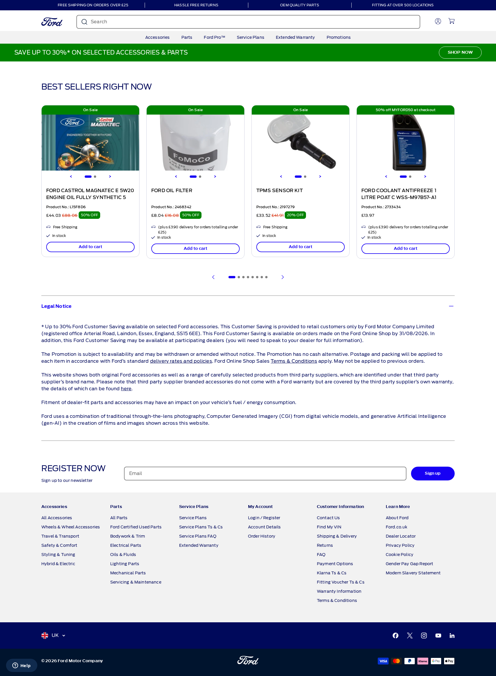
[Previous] (70, 176)
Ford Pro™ (214, 37)
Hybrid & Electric (58, 563)
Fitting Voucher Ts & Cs (341, 582)
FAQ (321, 554)
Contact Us (328, 517)
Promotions (339, 37)
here (126, 388)
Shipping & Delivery (337, 536)
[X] (410, 635)
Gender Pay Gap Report (409, 563)
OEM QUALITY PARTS (299, 5)
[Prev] (213, 277)
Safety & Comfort (59, 545)
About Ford (397, 517)
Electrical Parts (126, 545)
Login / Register (264, 517)
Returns (325, 545)
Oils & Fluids (123, 554)
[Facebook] (395, 635)
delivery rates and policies (181, 361)
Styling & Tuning (58, 554)
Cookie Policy (399, 554)
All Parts (118, 517)
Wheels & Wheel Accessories (70, 527)
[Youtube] (438, 635)
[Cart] (451, 21)
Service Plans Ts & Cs (201, 527)
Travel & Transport (60, 536)
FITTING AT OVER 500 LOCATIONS (403, 5)
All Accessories (56, 517)
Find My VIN (329, 527)
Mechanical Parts (128, 573)
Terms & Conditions (294, 361)
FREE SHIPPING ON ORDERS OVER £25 (93, 5)
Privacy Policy (400, 545)
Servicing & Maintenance (135, 582)
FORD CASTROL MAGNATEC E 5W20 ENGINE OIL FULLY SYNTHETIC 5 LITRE (90, 197)
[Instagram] (424, 635)
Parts (187, 37)
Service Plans (250, 37)
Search (99, 21)
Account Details (264, 527)
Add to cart (90, 247)
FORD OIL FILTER (171, 190)
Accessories (157, 37)
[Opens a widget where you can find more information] (21, 666)
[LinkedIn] (452, 635)
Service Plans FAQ (197, 536)
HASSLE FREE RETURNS (196, 5)
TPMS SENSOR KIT (279, 190)
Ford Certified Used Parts (136, 527)
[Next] (109, 176)
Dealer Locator (401, 536)
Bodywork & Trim (127, 536)
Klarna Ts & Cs (331, 573)
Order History (261, 536)
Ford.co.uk (397, 527)
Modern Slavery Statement (413, 573)
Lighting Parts (124, 563)
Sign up (433, 473)
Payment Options (335, 563)
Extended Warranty (295, 37)
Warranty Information (339, 591)
